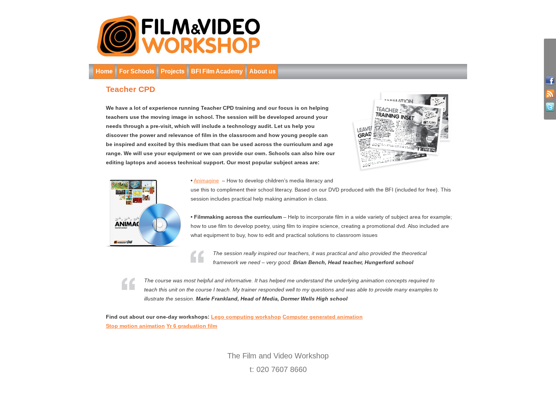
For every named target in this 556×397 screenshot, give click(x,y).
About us (262, 71)
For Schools (136, 71)
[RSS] (549, 94)
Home (104, 71)
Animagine (206, 180)
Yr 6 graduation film (191, 326)
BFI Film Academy (217, 71)
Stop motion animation (135, 326)
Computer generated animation (323, 317)
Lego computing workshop (246, 317)
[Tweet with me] (549, 107)
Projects (173, 71)
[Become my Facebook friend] (549, 81)
